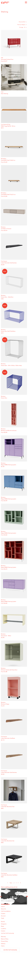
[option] (14, 887)
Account (3, 916)
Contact (3, 913)
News (2, 926)
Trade (2, 918)
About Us (3, 909)
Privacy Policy (4, 941)
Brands (3, 921)
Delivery (3, 943)
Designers (3, 924)
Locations (3, 928)
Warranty (3, 936)
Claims (3, 946)
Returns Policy (4, 939)
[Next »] (20, 883)
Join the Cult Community (7, 933)
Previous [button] (1, 897)
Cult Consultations (6, 911)
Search (3, 906)
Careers (3, 931)
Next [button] (27, 897)
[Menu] (26, 2)
